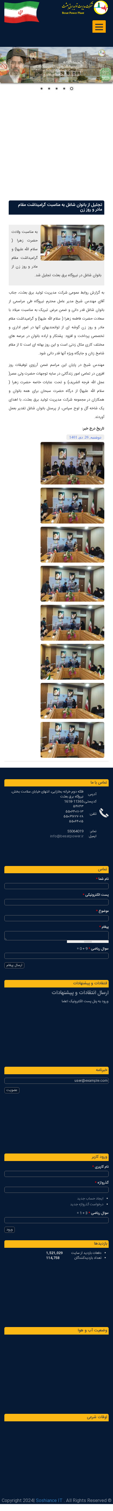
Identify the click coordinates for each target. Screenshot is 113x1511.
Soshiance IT (49, 1500)
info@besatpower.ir (66, 836)
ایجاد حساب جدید (90, 1199)
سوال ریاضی (98, 948)
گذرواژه (102, 1182)
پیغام (104, 927)
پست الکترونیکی (96, 895)
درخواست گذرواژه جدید (86, 1204)
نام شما (102, 879)
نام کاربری (100, 1166)
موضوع (102, 911)
